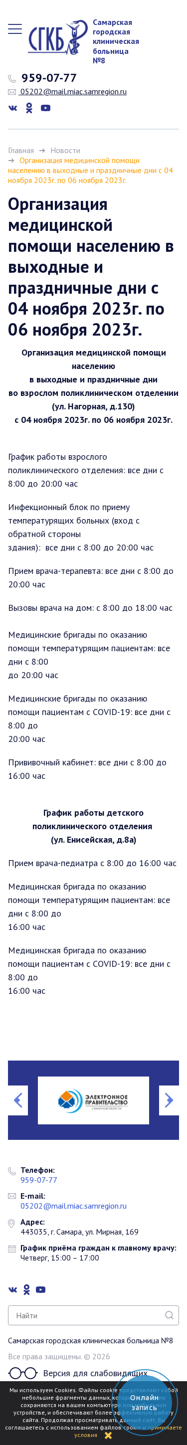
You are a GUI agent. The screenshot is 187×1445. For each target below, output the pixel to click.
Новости (65, 150)
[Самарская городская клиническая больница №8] (53, 37)
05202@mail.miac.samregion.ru (72, 91)
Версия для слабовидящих (95, 1373)
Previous (18, 1100)
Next (169, 1100)
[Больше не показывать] (108, 1435)
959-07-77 (47, 77)
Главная (21, 150)
